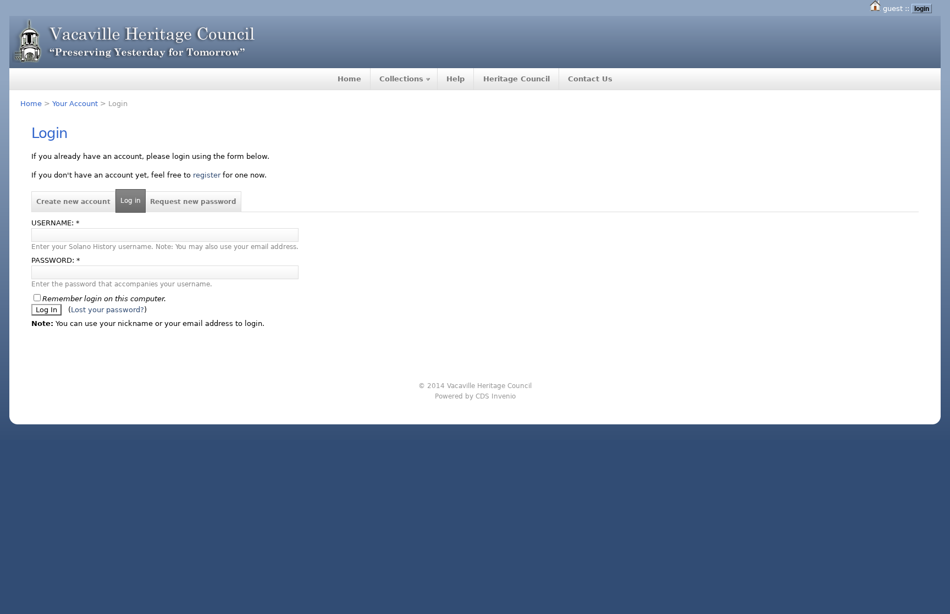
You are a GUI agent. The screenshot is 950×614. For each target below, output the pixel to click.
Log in (130, 200)
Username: (55, 223)
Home (349, 79)
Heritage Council (516, 79)
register (206, 175)
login (921, 8)
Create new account (73, 202)
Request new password (193, 202)
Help (455, 79)
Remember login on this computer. (104, 299)
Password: (55, 260)
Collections (401, 79)
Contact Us (590, 79)
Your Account (75, 103)
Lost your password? (107, 310)
